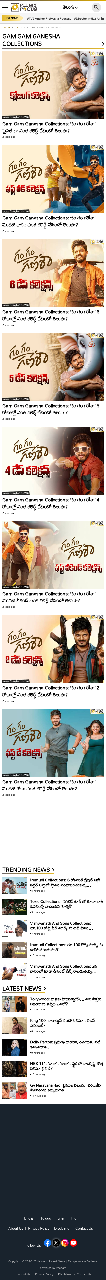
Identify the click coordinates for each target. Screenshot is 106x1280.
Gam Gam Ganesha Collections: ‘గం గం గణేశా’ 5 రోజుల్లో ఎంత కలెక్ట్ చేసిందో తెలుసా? (50, 409)
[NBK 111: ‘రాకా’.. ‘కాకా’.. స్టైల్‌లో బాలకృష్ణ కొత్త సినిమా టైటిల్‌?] (14, 1069)
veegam (61, 1268)
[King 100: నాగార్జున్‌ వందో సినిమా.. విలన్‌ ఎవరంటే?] (14, 1025)
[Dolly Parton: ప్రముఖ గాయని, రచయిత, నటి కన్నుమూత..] (14, 1047)
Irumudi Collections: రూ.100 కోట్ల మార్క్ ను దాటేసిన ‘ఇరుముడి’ (66, 946)
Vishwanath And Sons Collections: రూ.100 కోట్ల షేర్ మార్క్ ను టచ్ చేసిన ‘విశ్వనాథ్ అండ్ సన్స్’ (60, 928)
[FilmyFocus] (24, 7)
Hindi (73, 1218)
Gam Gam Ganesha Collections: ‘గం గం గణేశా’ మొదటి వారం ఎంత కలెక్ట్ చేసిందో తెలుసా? (48, 221)
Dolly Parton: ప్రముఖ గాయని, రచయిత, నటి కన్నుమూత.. (65, 1044)
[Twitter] (56, 1243)
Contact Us (84, 1228)
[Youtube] (73, 1243)
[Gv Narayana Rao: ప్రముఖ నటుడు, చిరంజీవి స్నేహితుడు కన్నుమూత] (14, 1090)
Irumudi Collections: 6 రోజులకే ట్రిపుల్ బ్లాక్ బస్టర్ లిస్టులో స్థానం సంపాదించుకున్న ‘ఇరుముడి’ (65, 885)
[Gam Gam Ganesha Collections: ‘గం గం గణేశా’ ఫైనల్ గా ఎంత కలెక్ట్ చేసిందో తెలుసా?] (53, 85)
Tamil (60, 1218)
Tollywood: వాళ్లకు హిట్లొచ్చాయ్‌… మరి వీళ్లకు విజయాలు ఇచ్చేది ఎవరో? (65, 1001)
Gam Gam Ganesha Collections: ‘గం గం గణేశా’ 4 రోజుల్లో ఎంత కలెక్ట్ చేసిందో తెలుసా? (50, 503)
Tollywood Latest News (50, 1261)
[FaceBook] (47, 1243)
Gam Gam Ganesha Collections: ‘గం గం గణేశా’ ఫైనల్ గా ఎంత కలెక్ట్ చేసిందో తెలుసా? (48, 127)
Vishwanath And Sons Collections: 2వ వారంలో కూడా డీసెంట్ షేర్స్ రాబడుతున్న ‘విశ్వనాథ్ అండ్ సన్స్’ (63, 971)
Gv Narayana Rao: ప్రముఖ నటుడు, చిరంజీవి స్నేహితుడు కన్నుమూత (65, 1087)
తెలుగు (68, 7)
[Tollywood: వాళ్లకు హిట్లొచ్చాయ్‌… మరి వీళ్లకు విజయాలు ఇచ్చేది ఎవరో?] (14, 1004)
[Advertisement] (39, 834)
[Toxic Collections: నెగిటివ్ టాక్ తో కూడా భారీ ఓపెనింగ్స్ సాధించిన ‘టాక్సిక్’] (14, 907)
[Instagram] (65, 1243)
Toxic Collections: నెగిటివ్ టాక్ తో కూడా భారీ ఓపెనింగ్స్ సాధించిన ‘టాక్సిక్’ (66, 903)
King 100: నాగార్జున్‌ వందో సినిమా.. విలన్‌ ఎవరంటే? (62, 1022)
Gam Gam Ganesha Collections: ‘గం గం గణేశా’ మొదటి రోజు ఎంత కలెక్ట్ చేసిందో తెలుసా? (48, 785)
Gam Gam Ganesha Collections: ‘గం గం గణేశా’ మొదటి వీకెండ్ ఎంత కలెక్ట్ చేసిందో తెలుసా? (48, 597)
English (29, 1218)
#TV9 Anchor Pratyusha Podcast (49, 18)
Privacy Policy (38, 1228)
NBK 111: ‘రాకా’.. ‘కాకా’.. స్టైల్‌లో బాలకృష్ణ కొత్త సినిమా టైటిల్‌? (66, 1065)
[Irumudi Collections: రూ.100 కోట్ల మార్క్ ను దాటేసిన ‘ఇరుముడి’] (14, 950)
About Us (15, 1228)
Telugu (45, 1218)
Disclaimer (62, 1228)
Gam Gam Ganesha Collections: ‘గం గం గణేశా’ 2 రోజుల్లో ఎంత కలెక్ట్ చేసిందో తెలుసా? (50, 691)
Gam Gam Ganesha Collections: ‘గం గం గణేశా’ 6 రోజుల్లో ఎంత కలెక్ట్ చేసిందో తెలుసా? (50, 315)
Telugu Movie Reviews (83, 1261)
